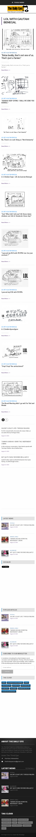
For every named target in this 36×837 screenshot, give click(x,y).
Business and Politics (24, 688)
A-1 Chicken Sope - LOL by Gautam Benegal (16, 177)
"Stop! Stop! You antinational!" (12, 366)
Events (26, 682)
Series (3, 682)
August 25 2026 (5, 435)
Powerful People (14, 536)
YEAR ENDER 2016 (25, 685)
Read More (4, 70)
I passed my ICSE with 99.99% (11, 292)
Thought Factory (23, 819)
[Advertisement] (18, 487)
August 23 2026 (5, 451)
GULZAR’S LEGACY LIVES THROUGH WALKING (15, 428)
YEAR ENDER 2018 (6, 819)
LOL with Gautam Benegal (9, 53)
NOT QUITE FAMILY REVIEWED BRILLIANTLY (15, 457)
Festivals (12, 523)
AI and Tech (5, 688)
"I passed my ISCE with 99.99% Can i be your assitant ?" (17, 254)
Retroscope (16, 685)
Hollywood (14, 688)
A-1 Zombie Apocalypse (9, 329)
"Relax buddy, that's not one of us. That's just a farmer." (17, 57)
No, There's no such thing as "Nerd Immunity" (17, 140)
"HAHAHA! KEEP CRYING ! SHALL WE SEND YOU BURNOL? (17, 101)
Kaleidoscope (13, 550)
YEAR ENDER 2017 (17, 825)
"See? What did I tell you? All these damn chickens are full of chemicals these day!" (16, 215)
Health (15, 819)
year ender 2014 (6, 685)
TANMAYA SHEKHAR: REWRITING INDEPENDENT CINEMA (16, 442)
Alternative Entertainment (15, 682)
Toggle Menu (19, 2)
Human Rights (27, 825)
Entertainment (6, 825)
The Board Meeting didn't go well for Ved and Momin (17, 404)
